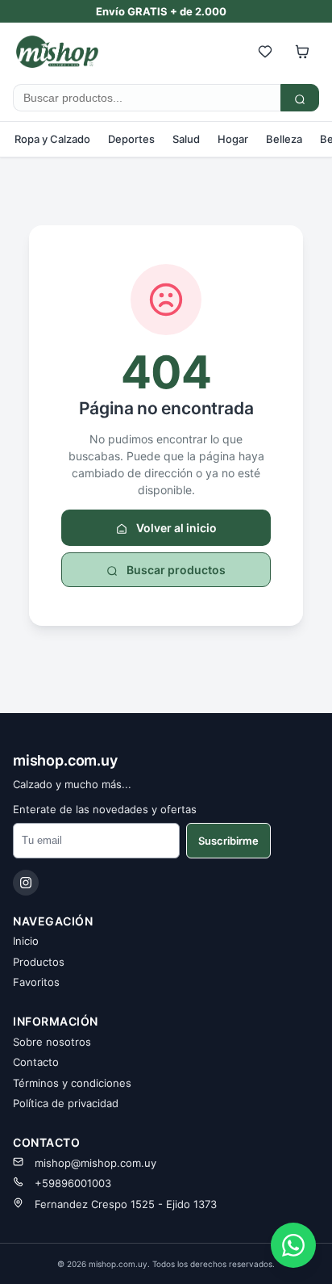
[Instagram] (26, 883)
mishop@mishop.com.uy (95, 1162)
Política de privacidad (65, 1103)
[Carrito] (302, 51)
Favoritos (36, 982)
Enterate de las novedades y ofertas (105, 809)
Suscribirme (228, 840)
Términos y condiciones (72, 1082)
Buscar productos (175, 570)
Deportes (131, 138)
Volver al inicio (175, 528)
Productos (38, 961)
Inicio (26, 940)
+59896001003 (73, 1183)
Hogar (233, 138)
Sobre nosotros (52, 1041)
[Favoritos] (265, 51)
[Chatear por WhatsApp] (293, 1245)
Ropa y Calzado (52, 138)
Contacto (36, 1061)
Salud (186, 138)
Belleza (284, 138)
